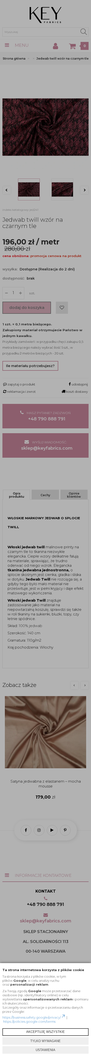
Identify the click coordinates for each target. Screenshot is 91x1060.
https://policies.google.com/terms (29, 1021)
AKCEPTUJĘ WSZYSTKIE (45, 1032)
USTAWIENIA (45, 1050)
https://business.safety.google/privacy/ (31, 1017)
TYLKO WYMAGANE (45, 1041)
